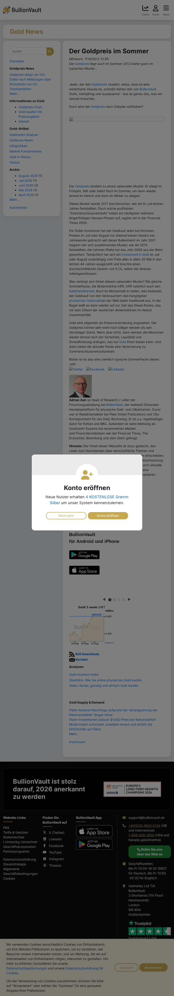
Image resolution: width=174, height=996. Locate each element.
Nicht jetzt (66, 516)
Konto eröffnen (108, 516)
